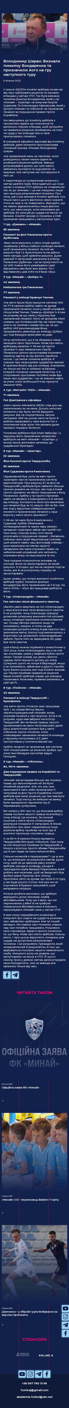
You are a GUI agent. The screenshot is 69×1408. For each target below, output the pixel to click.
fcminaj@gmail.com (34, 1390)
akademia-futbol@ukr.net (35, 1397)
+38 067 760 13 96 (34, 1383)
